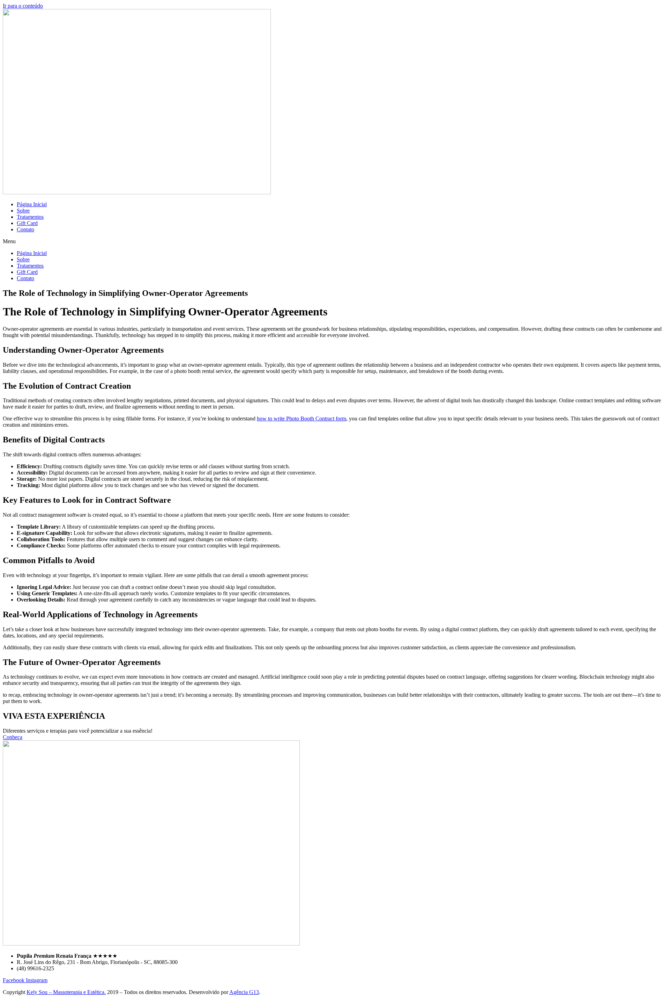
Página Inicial (32, 204)
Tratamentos (30, 217)
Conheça (12, 737)
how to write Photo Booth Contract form (301, 418)
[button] (335, 241)
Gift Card (27, 223)
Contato (25, 229)
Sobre (23, 211)
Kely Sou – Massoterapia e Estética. (66, 992)
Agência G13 (244, 992)
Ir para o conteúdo (23, 6)
